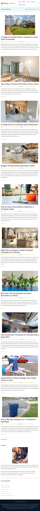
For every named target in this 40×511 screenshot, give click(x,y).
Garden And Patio (5, 489)
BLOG (28, 1)
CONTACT (33, 1)
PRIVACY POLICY (22, 4)
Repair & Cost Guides (5, 493)
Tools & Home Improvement (7, 495)
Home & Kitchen (26, 41)
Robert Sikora (4, 41)
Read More (3, 52)
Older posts (4, 439)
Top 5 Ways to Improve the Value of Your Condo (19, 84)
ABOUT (24, 1)
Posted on (13, 41)
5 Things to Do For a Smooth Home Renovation (19, 125)
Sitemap (23, 501)
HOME (19, 1)
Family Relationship (5, 487)
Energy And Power (5, 485)
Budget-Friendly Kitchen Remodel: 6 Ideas (18, 166)
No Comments (33, 41)
